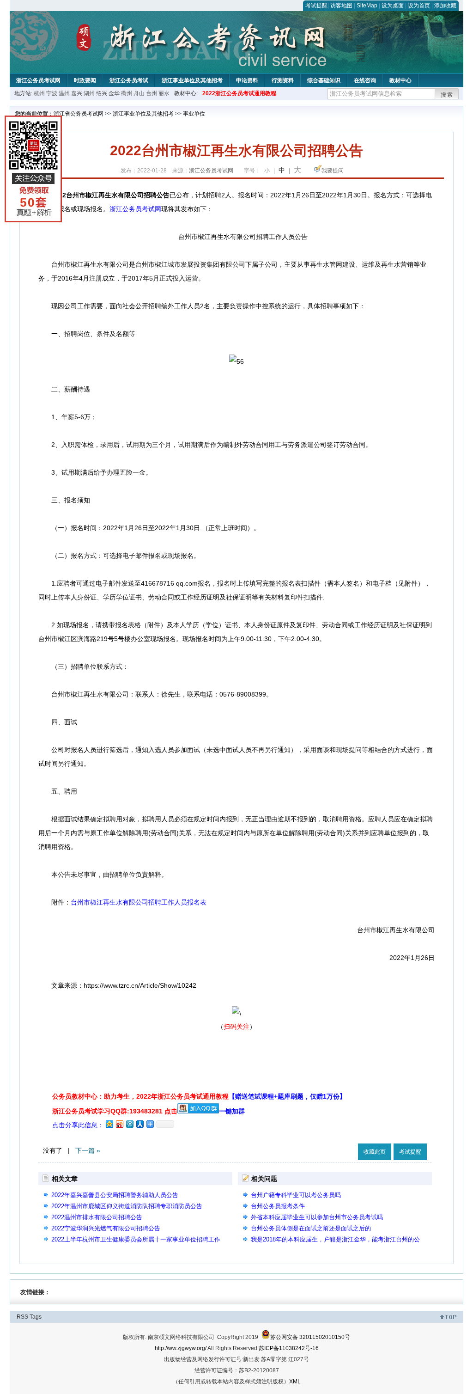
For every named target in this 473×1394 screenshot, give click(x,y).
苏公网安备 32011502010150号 (310, 1337)
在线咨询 (365, 80)
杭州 (39, 93)
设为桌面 (393, 5)
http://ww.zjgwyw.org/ (180, 1348)
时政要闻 (85, 80)
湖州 (89, 93)
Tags (36, 1317)
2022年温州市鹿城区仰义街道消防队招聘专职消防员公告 (126, 1206)
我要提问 (332, 170)
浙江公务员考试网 (38, 80)
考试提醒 (316, 5)
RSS (22, 1317)
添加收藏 (445, 5)
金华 (114, 93)
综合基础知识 (323, 80)
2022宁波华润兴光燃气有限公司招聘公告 (105, 1228)
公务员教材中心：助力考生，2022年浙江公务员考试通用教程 (199, 1096)
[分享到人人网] (139, 1124)
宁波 (51, 93)
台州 (151, 93)
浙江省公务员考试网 (78, 113)
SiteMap (367, 5)
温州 (64, 93)
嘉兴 (76, 93)
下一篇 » (87, 1150)
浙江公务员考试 (128, 80)
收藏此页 (375, 1152)
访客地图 (341, 5)
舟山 (139, 93)
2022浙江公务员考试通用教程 (239, 93)
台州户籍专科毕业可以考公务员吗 (296, 1195)
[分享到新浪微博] (119, 1124)
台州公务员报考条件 (278, 1206)
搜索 (447, 95)
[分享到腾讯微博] (129, 1124)
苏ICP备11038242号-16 (289, 1348)
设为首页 (419, 5)
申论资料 (247, 80)
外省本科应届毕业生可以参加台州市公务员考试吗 (317, 1217)
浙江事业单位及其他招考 (192, 80)
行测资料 (283, 80)
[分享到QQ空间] (109, 1124)
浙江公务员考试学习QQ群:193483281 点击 (114, 1111)
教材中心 (400, 80)
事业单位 (194, 113)
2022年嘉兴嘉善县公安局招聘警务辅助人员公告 (114, 1195)
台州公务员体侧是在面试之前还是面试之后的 (311, 1228)
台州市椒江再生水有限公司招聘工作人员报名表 (138, 902)
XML (295, 1381)
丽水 (164, 93)
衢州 (126, 93)
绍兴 (101, 93)
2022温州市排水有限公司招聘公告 (96, 1217)
